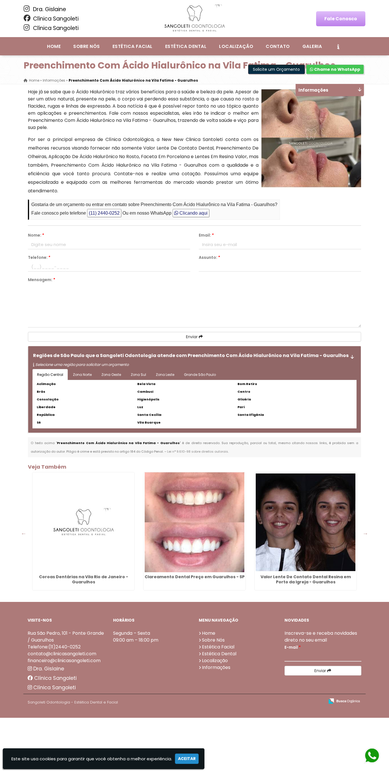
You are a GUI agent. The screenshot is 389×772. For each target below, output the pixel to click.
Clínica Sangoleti (55, 19)
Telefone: (39, 257)
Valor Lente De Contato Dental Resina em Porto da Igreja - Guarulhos (306, 579)
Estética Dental (185, 46)
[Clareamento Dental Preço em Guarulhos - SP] (194, 522)
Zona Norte (82, 374)
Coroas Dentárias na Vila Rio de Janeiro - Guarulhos (83, 579)
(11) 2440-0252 (104, 213)
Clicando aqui (193, 213)
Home (54, 46)
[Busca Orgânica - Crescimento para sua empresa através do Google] (344, 700)
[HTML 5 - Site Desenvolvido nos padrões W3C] (278, 701)
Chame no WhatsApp (336, 69)
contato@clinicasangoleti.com (62, 653)
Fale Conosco (340, 18)
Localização (236, 46)
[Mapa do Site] (264, 701)
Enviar (192, 337)
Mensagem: (41, 280)
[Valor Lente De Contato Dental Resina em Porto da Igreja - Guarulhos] (306, 522)
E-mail (292, 647)
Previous (23, 533)
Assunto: (209, 257)
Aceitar (187, 758)
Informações (216, 667)
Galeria (312, 46)
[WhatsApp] (371, 756)
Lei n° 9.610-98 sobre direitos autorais (197, 451)
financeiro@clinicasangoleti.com (64, 660)
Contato (278, 46)
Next (365, 533)
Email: (206, 235)
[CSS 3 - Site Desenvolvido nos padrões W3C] (298, 701)
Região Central (50, 374)
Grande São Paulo (200, 374)
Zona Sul (138, 374)
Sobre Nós (86, 46)
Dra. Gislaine (49, 9)
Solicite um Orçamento (276, 69)
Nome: (36, 235)
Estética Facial (132, 46)
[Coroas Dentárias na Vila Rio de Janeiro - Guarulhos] (83, 522)
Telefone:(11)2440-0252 (54, 647)
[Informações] (338, 46)
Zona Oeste (111, 374)
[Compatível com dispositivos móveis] (318, 701)
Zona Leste (165, 374)
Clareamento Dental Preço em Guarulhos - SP (195, 577)
